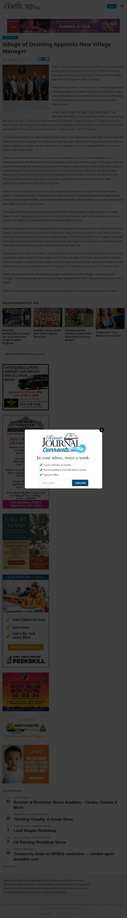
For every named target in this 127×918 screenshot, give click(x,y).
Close (101, 430)
